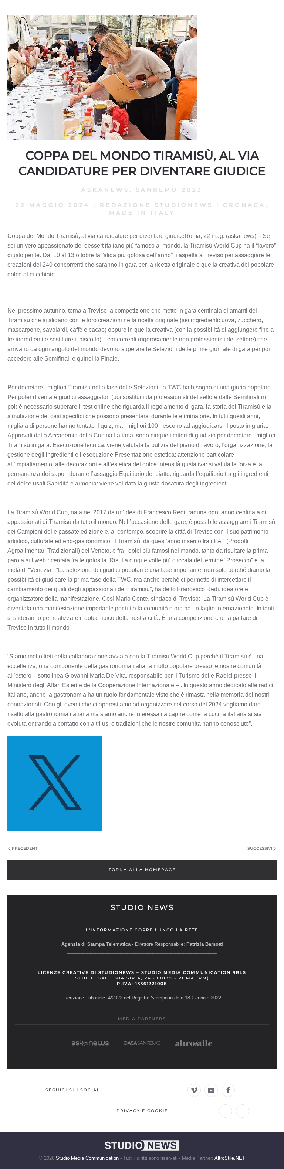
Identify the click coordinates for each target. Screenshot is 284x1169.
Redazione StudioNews (156, 204)
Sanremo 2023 (169, 189)
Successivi (259, 848)
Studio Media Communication (87, 1158)
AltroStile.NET (229, 1158)
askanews (105, 189)
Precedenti (25, 848)
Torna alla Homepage (142, 869)
